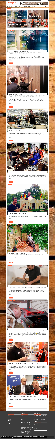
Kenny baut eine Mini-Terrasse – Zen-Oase (17, 253)
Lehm (24, 96)
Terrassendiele (38, 254)
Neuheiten (34, 96)
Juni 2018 (35, 424)
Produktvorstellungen (12, 97)
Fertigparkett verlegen (28, 287)
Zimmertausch (25, 53)
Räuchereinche (41, 287)
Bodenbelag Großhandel (34, 95)
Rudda (15, 97)
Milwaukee (31, 96)
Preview (19, 6)
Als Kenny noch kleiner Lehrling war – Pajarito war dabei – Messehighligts (23, 363)
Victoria (44, 287)
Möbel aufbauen (38, 52)
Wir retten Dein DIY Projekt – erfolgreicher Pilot (18, 51)
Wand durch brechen (13, 53)
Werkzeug (29, 6)
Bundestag (28, 214)
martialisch (39, 330)
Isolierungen (19, 96)
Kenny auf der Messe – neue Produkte (16, 94)
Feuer (30, 330)
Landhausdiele (33, 287)
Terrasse (36, 254)
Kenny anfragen (33, 6)
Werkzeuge (24, 97)
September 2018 (36, 423)
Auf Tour (12, 6)
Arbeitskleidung (29, 95)
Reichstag (35, 214)
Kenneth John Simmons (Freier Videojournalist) (18, 17)
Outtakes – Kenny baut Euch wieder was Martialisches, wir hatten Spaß (23, 329)
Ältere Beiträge (10, 409)
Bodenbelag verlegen (29, 52)
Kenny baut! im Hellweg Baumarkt (15, 130)
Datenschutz (9, 420)
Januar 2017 (35, 428)
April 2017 (35, 427)
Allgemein (9, 22)
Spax (17, 97)
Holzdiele (30, 254)
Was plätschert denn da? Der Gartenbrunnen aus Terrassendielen (22, 172)
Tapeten (22, 97)
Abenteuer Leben (28, 330)
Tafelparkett (19, 97)
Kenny (34, 330)
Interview (17, 96)
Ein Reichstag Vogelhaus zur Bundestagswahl (17, 8)
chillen (28, 254)
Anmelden (9, 415)
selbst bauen (41, 52)
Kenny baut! (8, 6)
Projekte (16, 6)
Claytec (42, 95)
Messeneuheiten (28, 96)
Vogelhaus (41, 214)
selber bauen (38, 214)
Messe (25, 96)
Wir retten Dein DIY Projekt (20, 53)
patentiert (39, 96)
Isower (22, 96)
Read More (11, 140)
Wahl (43, 214)
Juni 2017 (35, 426)
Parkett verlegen (37, 287)
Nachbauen (22, 6)
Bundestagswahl (32, 214)
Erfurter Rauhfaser (13, 96)
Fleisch (32, 330)
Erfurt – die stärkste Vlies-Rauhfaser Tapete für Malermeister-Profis (22, 396)
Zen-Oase (42, 254)
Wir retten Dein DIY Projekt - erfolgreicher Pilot (26, 424)
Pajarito (36, 96)
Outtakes (25, 6)
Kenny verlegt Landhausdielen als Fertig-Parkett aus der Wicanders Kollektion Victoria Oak (27, 286)
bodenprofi (39, 95)
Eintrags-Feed (9, 416)
